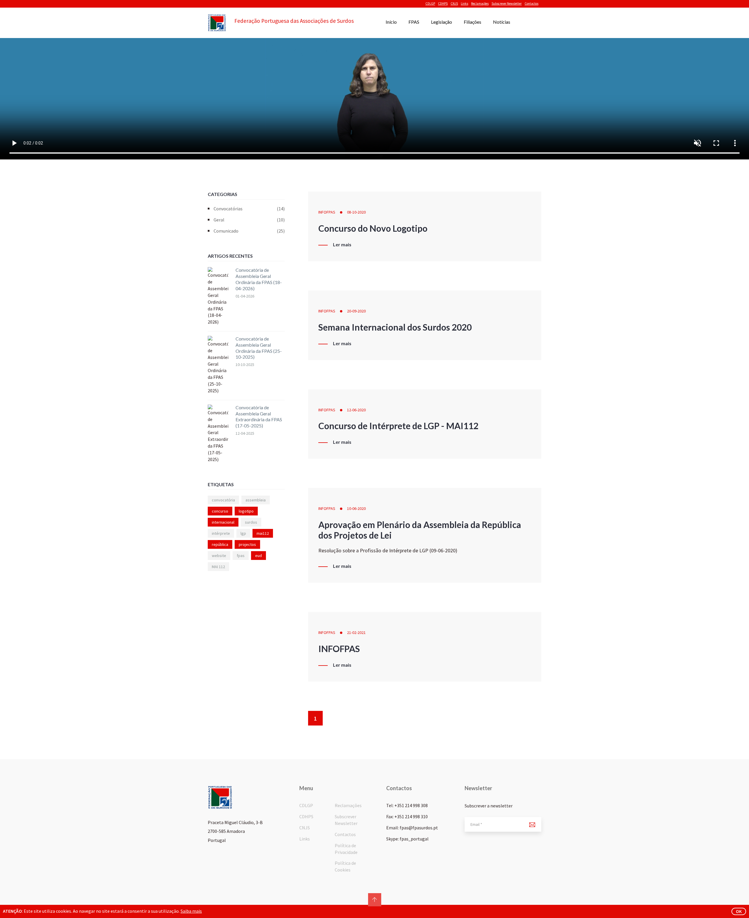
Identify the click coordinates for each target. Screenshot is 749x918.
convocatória (223, 500)
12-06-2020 (356, 409)
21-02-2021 (356, 632)
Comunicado (249, 231)
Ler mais (342, 244)
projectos (247, 544)
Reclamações (480, 3)
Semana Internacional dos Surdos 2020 (395, 327)
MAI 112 (218, 566)
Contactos (531, 3)
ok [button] (739, 911)
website (219, 555)
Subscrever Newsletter (507, 3)
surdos (251, 522)
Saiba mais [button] (191, 911)
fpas (241, 555)
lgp (243, 533)
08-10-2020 (356, 212)
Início (391, 22)
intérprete (221, 533)
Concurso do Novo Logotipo (372, 228)
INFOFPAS (326, 212)
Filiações (472, 22)
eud (258, 555)
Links (464, 3)
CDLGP (430, 3)
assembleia (255, 500)
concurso (220, 511)
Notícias (501, 22)
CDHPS (443, 3)
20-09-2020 (356, 311)
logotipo (246, 511)
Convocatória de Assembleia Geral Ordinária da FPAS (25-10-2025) (259, 348)
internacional (223, 522)
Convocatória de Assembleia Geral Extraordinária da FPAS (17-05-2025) (259, 416)
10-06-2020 (356, 508)
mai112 (263, 533)
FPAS (413, 22)
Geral (249, 220)
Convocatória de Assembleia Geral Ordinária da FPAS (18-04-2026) (259, 279)
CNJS (454, 3)
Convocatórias (249, 209)
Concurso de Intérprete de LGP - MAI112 (398, 425)
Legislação (441, 22)
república (220, 544)
